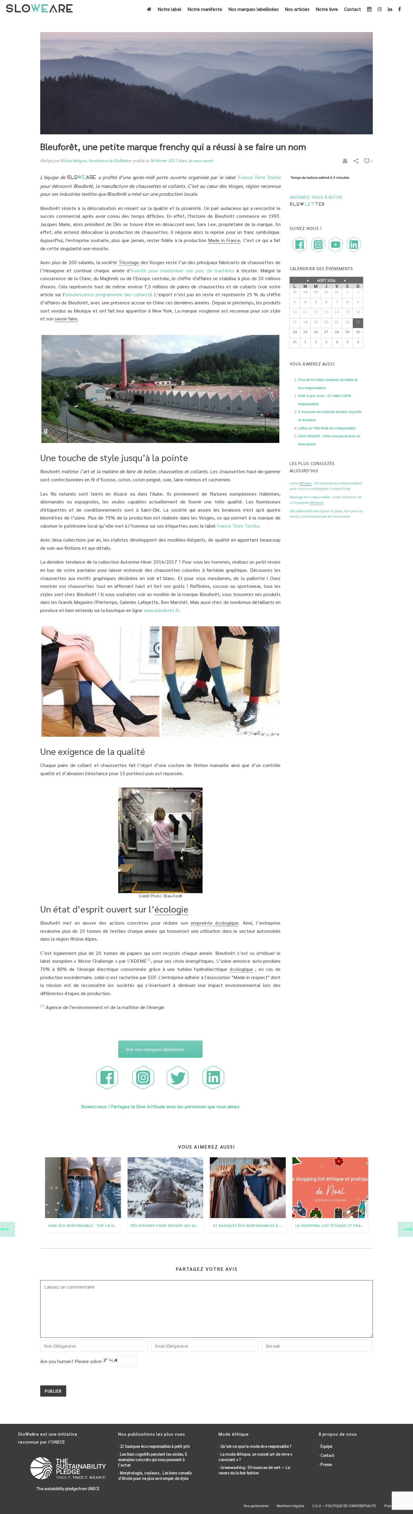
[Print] (345, 160)
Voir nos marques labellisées (155, 1049)
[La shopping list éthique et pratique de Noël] (330, 1187)
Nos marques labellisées (253, 9)
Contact (352, 9)
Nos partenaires (255, 1505)
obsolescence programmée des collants (107, 294)
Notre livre (327, 9)
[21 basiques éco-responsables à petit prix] (248, 1187)
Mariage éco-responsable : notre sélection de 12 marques (325, 499)
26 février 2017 (163, 160)
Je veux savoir (200, 160)
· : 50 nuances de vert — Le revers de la (254, 1470)
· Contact (326, 1455)
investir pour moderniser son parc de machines (182, 270)
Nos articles (297, 9)
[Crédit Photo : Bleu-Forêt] (160, 389)
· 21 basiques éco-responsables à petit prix (154, 1446)
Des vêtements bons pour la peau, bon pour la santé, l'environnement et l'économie (326, 513)
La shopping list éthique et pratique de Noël (331, 1225)
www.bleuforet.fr (161, 610)
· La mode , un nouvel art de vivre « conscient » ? (255, 1456)
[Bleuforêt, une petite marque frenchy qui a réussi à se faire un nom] (206, 83)
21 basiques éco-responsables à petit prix (249, 1225)
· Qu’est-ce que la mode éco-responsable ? (255, 1446)
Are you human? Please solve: (72, 1361)
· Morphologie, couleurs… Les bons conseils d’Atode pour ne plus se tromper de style (155, 1475)
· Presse (325, 1464)
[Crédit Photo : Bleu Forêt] (100, 681)
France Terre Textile (259, 177)
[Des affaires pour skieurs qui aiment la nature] (165, 1187)
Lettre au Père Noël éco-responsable (327, 427)
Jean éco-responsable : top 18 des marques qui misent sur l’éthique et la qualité (84, 1225)
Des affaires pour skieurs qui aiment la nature (167, 1225)
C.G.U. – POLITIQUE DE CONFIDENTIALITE (343, 1505)
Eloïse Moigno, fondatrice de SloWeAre (95, 160)
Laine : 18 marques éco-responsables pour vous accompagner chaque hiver (326, 485)
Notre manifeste (204, 9)
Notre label (169, 9)
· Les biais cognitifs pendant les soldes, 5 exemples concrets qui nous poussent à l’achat (152, 1459)
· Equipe (325, 1446)
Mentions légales (290, 1505)
